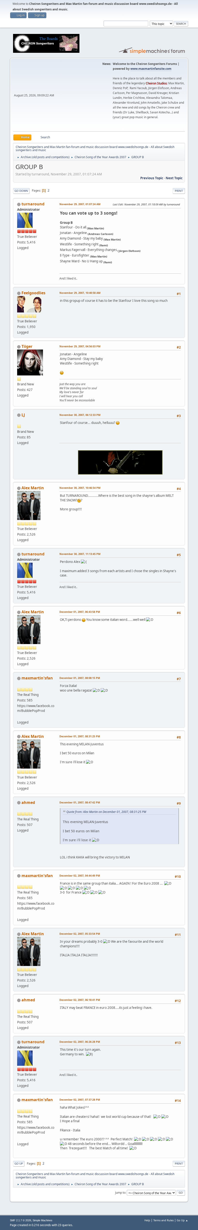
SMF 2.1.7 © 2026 (20, 1220)
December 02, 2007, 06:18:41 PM (79, 1000)
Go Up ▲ (182, 1220)
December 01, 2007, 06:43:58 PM (79, 612)
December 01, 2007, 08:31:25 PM (79, 736)
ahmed (28, 802)
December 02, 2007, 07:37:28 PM (79, 1099)
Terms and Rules (163, 1220)
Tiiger (26, 346)
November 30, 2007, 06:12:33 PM (79, 415)
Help (147, 1220)
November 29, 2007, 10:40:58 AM (79, 293)
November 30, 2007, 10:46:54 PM (79, 488)
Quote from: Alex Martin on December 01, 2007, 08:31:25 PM (106, 812)
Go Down (21, 191)
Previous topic (151, 178)
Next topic (174, 178)
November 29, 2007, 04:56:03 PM (79, 346)
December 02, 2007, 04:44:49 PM (79, 875)
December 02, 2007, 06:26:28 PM (79, 1041)
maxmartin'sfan (37, 678)
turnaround (32, 204)
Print (179, 191)
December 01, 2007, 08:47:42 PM (79, 802)
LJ (23, 415)
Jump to (120, 1193)
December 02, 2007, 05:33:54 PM (79, 933)
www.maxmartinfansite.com (150, 69)
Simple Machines (42, 1220)
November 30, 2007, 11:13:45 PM (79, 554)
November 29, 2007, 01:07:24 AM (79, 204)
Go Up (18, 1163)
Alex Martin (32, 487)
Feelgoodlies (33, 293)
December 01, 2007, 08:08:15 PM (79, 678)
